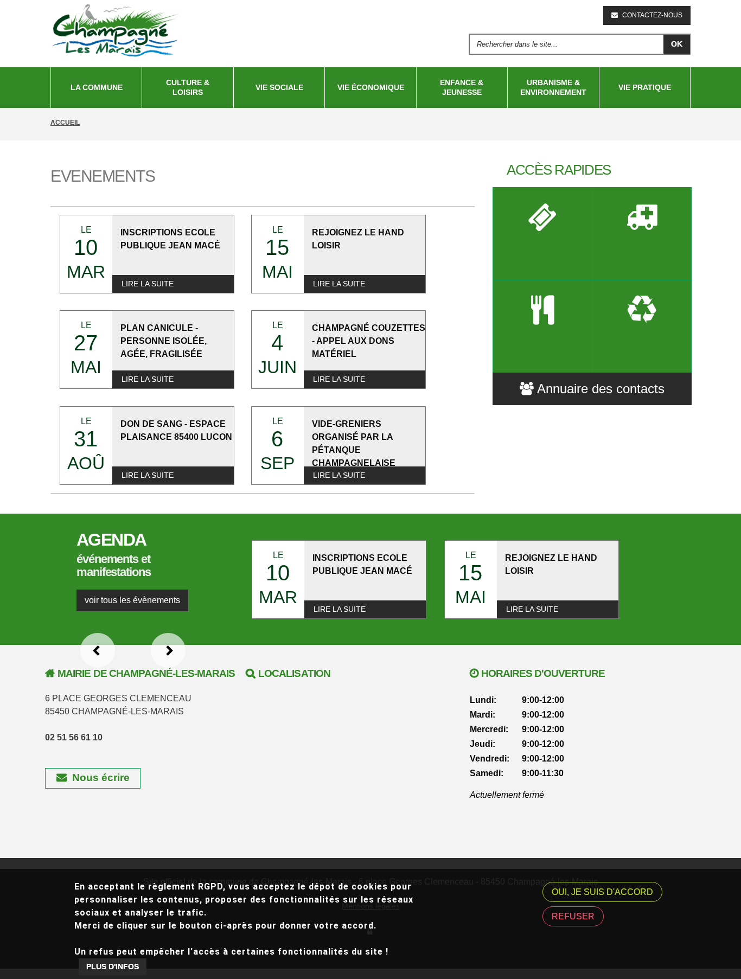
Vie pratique (644, 87)
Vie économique (370, 87)
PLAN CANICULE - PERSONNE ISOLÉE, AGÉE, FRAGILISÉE (163, 341)
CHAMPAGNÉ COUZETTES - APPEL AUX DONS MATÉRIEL (368, 341)
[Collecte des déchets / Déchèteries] (642, 326)
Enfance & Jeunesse (461, 87)
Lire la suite (148, 283)
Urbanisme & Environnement (553, 87)
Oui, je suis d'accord (602, 892)
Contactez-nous (652, 15)
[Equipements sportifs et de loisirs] (543, 233)
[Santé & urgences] (642, 233)
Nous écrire (101, 777)
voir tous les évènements (132, 600)
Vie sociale (279, 87)
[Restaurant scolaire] (543, 326)
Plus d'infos (112, 966)
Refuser (573, 916)
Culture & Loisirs (187, 87)
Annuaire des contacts (601, 388)
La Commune (97, 87)
